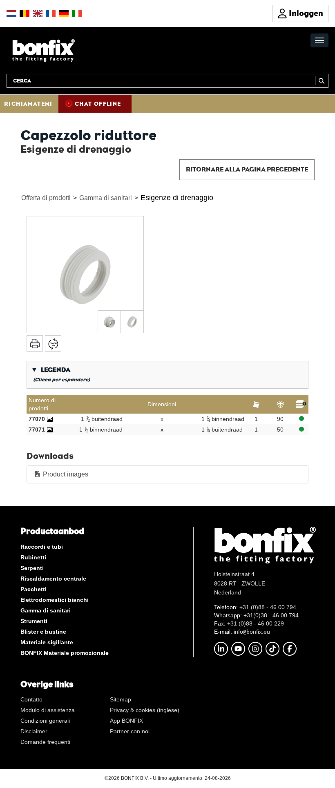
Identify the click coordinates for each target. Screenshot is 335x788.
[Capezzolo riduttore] (85, 274)
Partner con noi (130, 731)
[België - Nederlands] (24, 13)
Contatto (31, 699)
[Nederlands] (11, 13)
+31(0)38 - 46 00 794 (271, 615)
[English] (37, 13)
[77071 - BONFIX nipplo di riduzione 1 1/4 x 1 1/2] (50, 429)
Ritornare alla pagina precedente (247, 169)
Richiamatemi (28, 103)
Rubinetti (33, 557)
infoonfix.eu (252, 631)
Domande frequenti (45, 742)
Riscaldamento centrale (53, 578)
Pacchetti (33, 589)
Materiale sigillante (46, 642)
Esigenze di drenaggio (177, 198)
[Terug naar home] (43, 50)
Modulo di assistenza (47, 710)
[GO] (321, 81)
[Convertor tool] (53, 343)
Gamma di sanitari (105, 197)
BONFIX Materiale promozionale (64, 653)
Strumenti (33, 621)
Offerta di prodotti (46, 197)
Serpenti (32, 568)
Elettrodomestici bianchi (54, 600)
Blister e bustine (43, 631)
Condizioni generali (45, 720)
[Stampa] (35, 343)
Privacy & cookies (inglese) (144, 710)
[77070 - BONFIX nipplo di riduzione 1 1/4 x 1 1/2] (50, 419)
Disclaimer (33, 731)
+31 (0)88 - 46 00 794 (267, 607)
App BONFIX (126, 720)
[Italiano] (77, 13)
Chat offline (98, 103)
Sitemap (120, 699)
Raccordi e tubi (41, 546)
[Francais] (51, 13)
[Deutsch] (64, 13)
